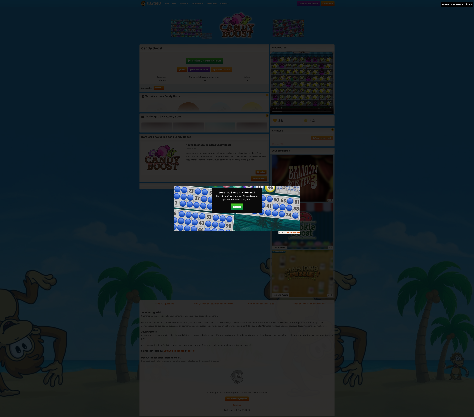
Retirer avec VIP (293, 232)
